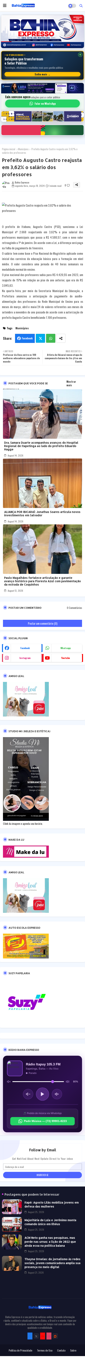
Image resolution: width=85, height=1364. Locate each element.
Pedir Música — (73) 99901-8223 (45, 1121)
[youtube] (42, 1336)
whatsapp (65, 648)
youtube (65, 658)
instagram (25, 658)
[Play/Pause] (42, 1094)
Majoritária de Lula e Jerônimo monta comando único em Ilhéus (50, 1222)
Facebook (27, 338)
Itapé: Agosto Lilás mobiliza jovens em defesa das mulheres (52, 1204)
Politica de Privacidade (20, 1350)
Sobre (73, 1350)
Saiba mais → (42, 74)
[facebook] (29, 1336)
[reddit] (55, 1336)
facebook (25, 648)
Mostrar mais (71, 383)
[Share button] (60, 338)
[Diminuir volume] (28, 1094)
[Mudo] (8, 1082)
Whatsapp (50, 338)
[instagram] (48, 1336)
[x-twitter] (36, 1336)
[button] (81, 5)
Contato (61, 1350)
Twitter (40, 338)
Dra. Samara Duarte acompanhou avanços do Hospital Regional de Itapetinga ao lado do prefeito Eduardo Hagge (41, 446)
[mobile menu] (4, 5)
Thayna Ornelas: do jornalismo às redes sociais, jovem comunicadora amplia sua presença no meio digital (52, 1263)
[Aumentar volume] (57, 1094)
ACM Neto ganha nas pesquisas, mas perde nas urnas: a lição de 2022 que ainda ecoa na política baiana (50, 1241)
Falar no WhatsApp (45, 103)
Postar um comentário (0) (42, 623)
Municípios (23, 149)
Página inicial (8, 149)
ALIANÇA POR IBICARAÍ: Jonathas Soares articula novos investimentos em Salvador (42, 513)
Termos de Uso (44, 1350)
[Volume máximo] (67, 1082)
